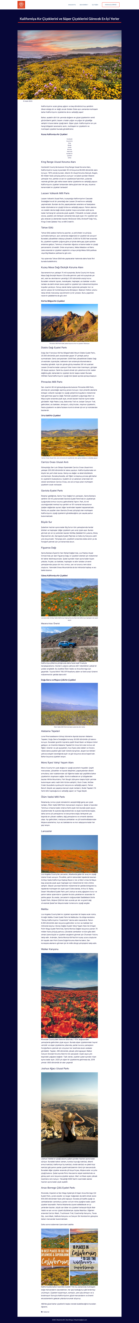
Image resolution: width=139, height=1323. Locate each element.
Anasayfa (72, 5)
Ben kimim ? (84, 5)
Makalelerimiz (110, 4)
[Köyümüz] (21, 4)
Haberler (46, 1312)
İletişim (95, 5)
